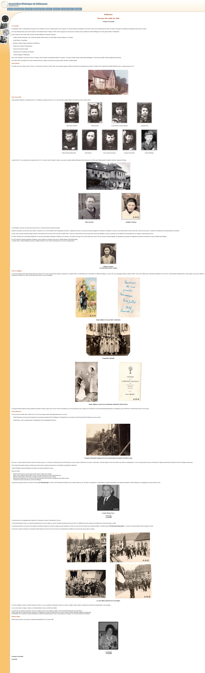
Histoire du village (17, 9)
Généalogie (77, 9)
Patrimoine (55, 9)
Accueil (9, 9)
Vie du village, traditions (66, 9)
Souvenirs (47, 9)
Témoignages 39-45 (38, 9)
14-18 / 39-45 (28, 9)
